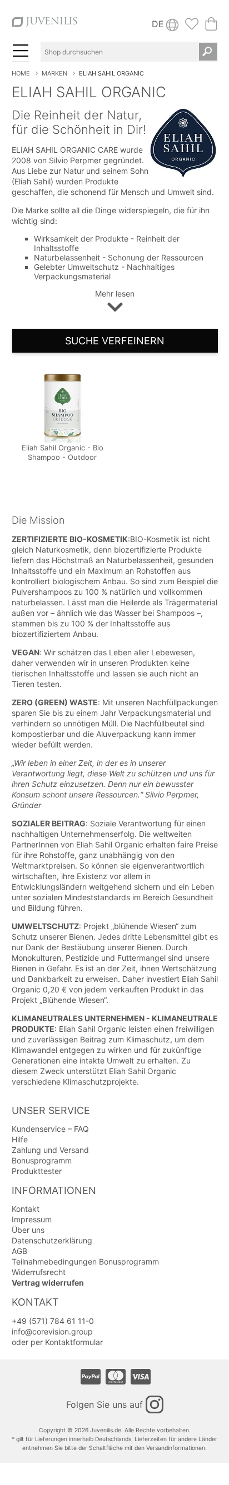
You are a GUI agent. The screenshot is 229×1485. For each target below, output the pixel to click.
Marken (54, 73)
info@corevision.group (52, 1331)
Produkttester (37, 1171)
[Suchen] (208, 52)
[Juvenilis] (44, 26)
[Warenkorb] (211, 27)
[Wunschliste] (191, 27)
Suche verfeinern (115, 341)
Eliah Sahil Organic (111, 73)
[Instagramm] (154, 1404)
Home (21, 73)
